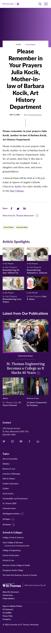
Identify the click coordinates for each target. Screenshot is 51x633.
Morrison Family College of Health (16, 565)
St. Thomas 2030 (9, 503)
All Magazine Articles (11, 514)
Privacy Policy (8, 616)
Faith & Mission (9, 479)
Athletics (6, 464)
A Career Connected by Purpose (37, 403)
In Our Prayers (30, 44)
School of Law (8, 560)
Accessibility (7, 613)
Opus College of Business (16, 544)
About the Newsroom (11, 592)
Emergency (7, 619)
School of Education (11, 555)
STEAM (6, 489)
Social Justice (8, 494)
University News (21, 227)
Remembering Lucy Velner (12, 299)
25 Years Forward (12, 403)
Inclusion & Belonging (11, 474)
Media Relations (9, 599)
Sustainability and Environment (15, 499)
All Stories (7, 525)
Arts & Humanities (10, 459)
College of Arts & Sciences (13, 538)
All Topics (6, 519)
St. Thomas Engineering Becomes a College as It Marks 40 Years (26, 368)
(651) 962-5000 (9, 434)
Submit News (8, 595)
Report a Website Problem (12, 606)
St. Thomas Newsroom (34, 115)
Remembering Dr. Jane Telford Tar (11, 270)
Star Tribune (17, 190)
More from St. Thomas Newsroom (18, 216)
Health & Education (11, 484)
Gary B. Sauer (37, 297)
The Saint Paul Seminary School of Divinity (20, 575)
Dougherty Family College (13, 570)
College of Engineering (11, 550)
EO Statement (8, 609)
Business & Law (9, 469)
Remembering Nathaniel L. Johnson (37, 270)
